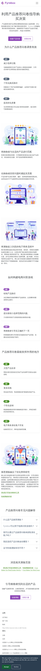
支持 (3, 639)
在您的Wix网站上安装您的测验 (11, 646)
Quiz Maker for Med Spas (31, 570)
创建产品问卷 (15, 39)
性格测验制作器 (6, 496)
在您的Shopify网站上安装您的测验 (12, 642)
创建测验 (15, 597)
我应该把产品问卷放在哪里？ (16, 541)
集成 (3, 624)
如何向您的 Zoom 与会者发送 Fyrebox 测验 (14, 653)
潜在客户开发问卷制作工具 (10, 492)
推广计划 (5, 621)
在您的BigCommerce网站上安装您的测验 (14, 649)
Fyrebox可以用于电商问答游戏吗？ (18, 526)
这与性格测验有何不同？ (14, 548)
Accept (6, 667)
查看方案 (25, 597)
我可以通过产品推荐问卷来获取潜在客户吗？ (19, 534)
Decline (16, 667)
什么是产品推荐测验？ (13, 519)
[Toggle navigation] (37, 3)
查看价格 (27, 39)
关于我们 (5, 617)
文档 (3, 635)
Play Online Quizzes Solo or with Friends (14, 628)
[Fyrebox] (8, 3)
